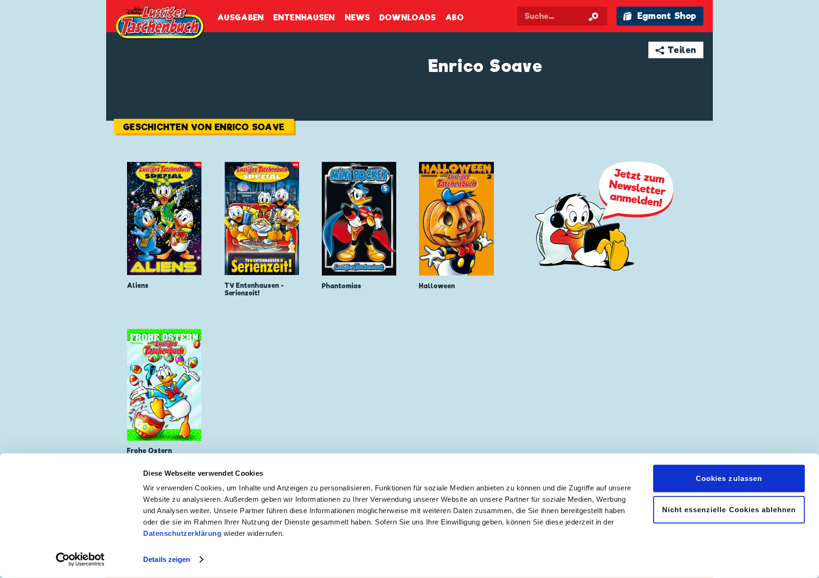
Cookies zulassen (729, 478)
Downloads (408, 17)
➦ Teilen (676, 50)
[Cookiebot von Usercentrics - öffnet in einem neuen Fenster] (80, 559)
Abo (455, 17)
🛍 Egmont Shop (659, 16)
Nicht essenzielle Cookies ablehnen (729, 509)
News (357, 17)
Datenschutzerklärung (182, 533)
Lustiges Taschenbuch (161, 24)
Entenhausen (304, 17)
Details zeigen (166, 559)
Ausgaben (241, 17)
